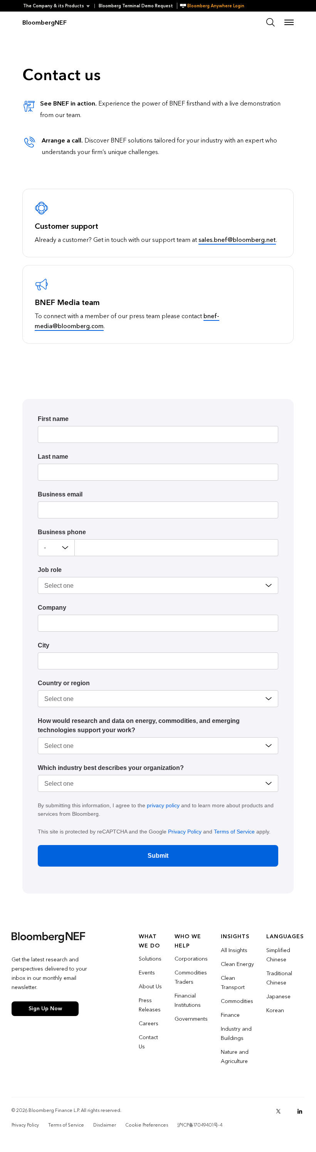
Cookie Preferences (146, 1125)
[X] (278, 1111)
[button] (58, 6)
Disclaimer (104, 1125)
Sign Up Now (45, 1008)
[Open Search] (270, 22)
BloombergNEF (44, 22)
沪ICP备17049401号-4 (199, 1125)
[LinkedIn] (299, 1111)
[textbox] (176, 547)
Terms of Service (234, 831)
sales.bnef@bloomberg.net (237, 240)
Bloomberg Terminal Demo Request (136, 6)
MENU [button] (289, 22)
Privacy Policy (185, 831)
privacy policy (163, 805)
